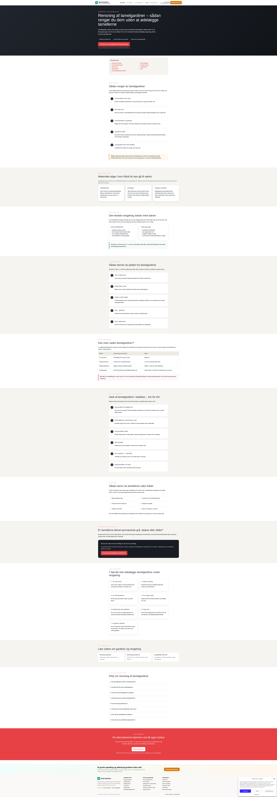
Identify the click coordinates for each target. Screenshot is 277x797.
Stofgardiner (127, 787)
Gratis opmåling (166, 783)
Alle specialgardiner (148, 779)
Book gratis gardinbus (172, 769)
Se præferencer (269, 791)
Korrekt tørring (145, 65)
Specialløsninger (139, 2)
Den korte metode (116, 63)
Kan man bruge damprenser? (120, 703)
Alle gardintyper (128, 779)
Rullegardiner (127, 781)
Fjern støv (114, 67)
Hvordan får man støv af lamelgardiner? (122, 687)
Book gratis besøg (176, 2)
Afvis (257, 791)
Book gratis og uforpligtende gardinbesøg (114, 553)
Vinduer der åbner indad (149, 787)
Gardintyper (130, 2)
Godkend (245, 791)
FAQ (142, 68)
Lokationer (165, 787)
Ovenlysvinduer (147, 785)
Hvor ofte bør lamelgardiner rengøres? (122, 714)
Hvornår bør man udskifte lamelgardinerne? (123, 720)
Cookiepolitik (256, 794)
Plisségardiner (127, 783)
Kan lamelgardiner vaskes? (119, 70)
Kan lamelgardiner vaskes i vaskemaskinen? (124, 681)
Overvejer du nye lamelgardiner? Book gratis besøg (114, 44)
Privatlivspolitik (169, 794)
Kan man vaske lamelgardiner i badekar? (123, 692)
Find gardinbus (154, 2)
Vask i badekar (144, 63)
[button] (274, 779)
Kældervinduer (146, 789)
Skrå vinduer (146, 781)
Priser (147, 2)
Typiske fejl (144, 67)
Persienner (126, 785)
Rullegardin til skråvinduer (149, 783)
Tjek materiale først (117, 65)
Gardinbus (122, 2)
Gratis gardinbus (166, 781)
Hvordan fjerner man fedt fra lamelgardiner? (123, 698)
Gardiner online (166, 785)
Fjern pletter (115, 68)
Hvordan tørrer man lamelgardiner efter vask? (124, 709)
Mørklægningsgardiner (129, 789)
